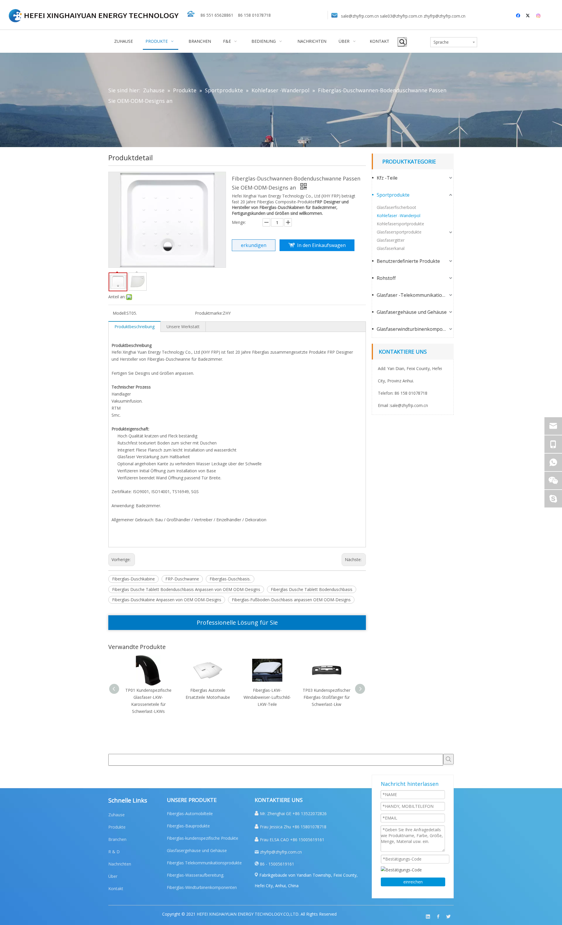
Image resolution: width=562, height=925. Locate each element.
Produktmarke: (209, 313)
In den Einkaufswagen (321, 245)
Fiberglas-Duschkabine (133, 579)
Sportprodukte (393, 195)
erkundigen (253, 245)
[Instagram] (538, 16)
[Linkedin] (428, 916)
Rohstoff (386, 278)
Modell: (119, 313)
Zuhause (116, 814)
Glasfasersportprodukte (399, 232)
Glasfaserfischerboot (396, 207)
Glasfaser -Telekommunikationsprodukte (415, 295)
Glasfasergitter (391, 240)
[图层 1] (94, 15)
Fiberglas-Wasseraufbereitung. (195, 875)
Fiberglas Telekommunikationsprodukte (204, 863)
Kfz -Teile (387, 178)
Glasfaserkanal (391, 248)
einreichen (413, 882)
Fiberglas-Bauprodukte (188, 826)
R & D (114, 851)
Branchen (117, 839)
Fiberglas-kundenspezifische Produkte (202, 838)
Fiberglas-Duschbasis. (230, 579)
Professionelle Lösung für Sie (237, 622)
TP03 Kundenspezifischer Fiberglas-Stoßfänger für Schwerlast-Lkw (326, 697)
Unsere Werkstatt (183, 326)
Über (112, 876)
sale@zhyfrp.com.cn (360, 16)
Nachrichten (119, 864)
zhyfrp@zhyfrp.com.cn (444, 16)
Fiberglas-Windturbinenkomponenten (202, 887)
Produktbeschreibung (134, 326)
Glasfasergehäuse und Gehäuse (412, 312)
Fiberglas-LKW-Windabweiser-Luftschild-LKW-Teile (267, 697)
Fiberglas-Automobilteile (190, 813)
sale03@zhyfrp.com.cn (401, 16)
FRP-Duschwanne (182, 579)
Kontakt (115, 888)
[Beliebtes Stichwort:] (402, 42)
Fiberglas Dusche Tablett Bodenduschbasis (311, 589)
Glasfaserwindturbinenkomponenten (415, 329)
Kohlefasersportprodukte (400, 223)
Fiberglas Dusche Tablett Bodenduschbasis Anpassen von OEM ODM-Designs (186, 589)
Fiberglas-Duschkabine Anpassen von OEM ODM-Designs (166, 599)
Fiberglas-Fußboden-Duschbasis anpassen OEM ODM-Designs (291, 599)
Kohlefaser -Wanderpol (398, 215)
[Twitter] (528, 16)
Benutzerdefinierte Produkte (408, 261)
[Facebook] (518, 16)
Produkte (117, 827)
